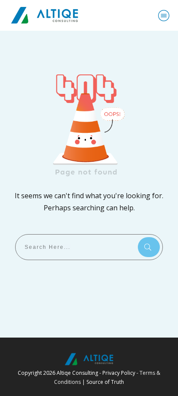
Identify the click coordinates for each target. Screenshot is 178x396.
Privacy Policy (118, 373)
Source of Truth (105, 382)
